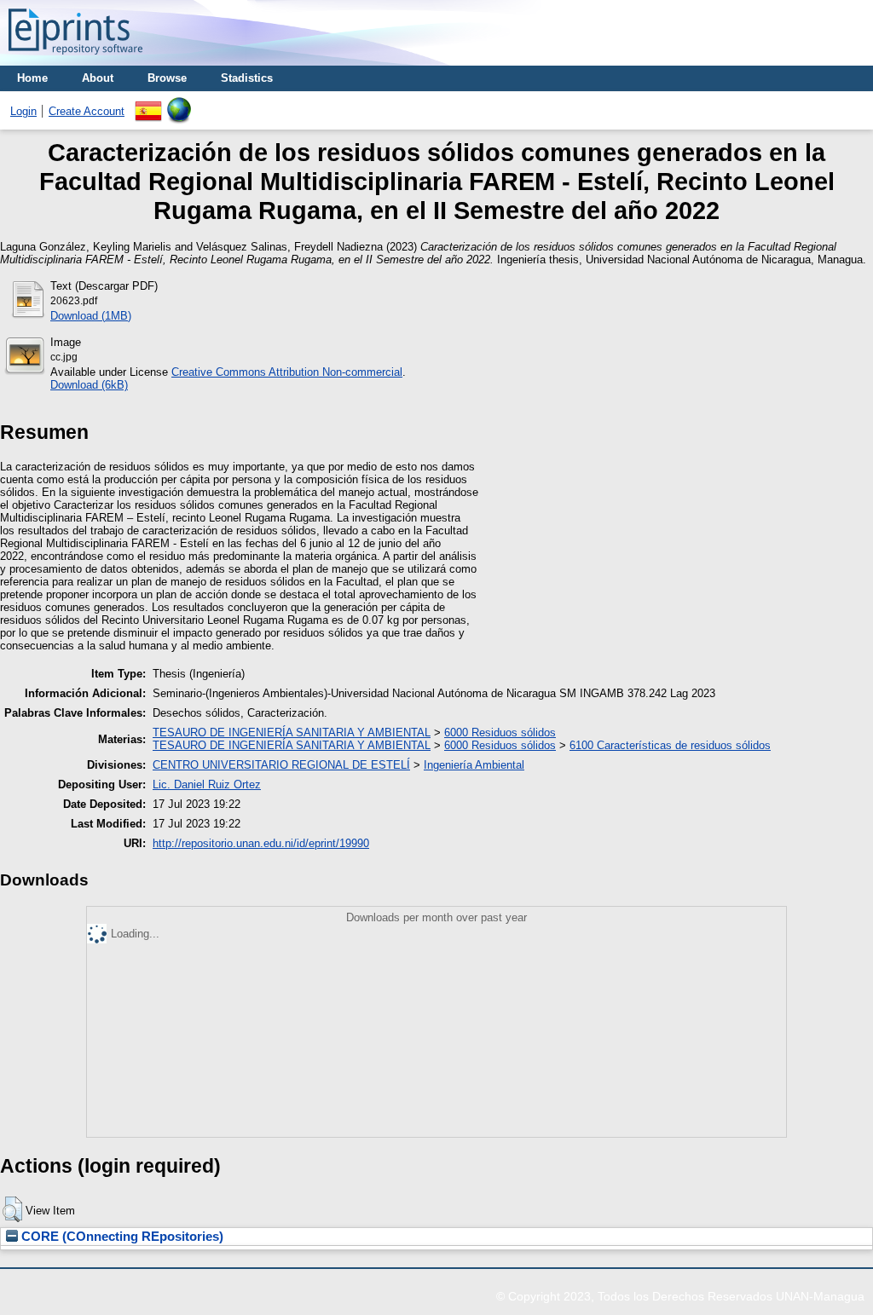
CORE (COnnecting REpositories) (120, 1236)
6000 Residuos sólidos (500, 732)
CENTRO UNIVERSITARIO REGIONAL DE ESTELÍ (281, 764)
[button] (12, 1209)
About (97, 78)
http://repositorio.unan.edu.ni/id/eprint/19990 (261, 843)
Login (23, 111)
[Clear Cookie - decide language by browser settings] (179, 103)
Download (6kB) (89, 384)
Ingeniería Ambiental (474, 764)
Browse (167, 78)
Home (32, 78)
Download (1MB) (90, 315)
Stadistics (247, 78)
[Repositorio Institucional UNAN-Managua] (75, 59)
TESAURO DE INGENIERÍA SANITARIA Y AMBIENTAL (292, 732)
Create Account (86, 111)
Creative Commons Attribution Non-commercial (286, 372)
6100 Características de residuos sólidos (670, 745)
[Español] (148, 103)
